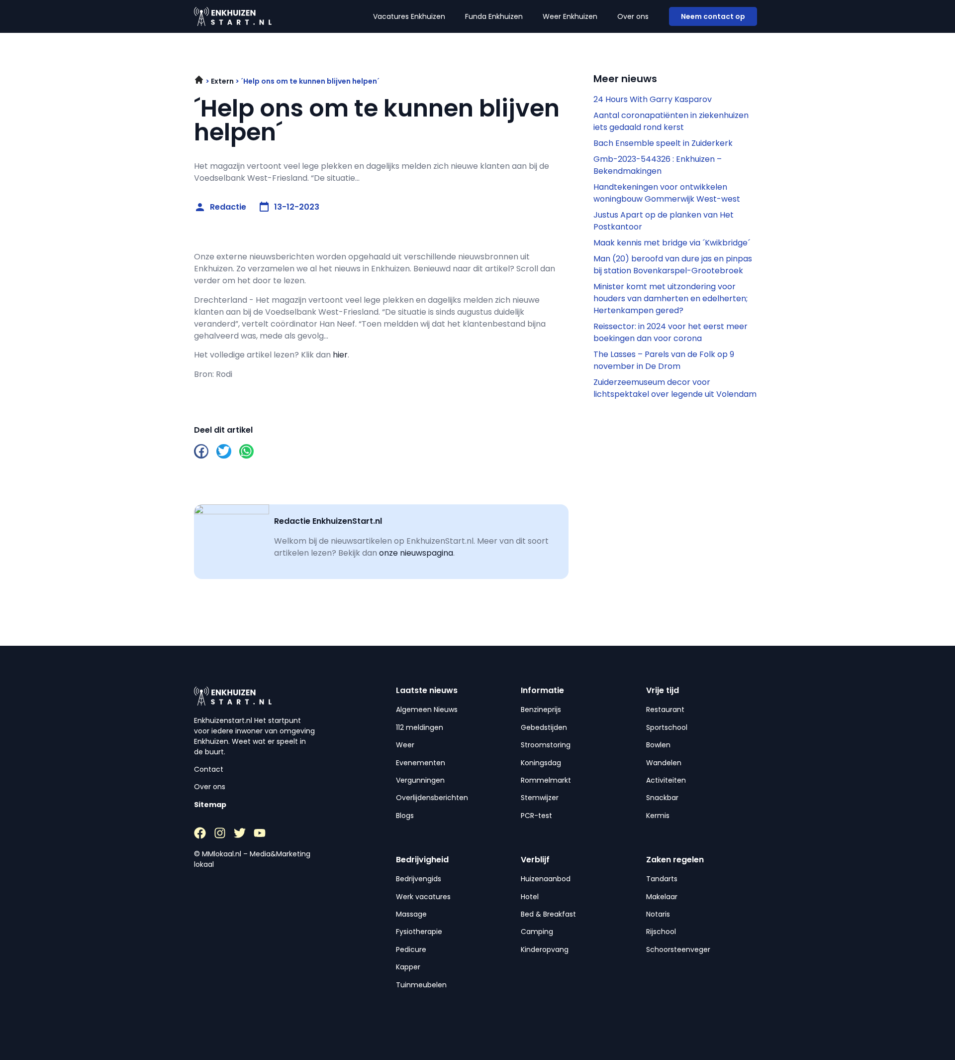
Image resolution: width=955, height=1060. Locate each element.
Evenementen (420, 763)
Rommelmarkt (546, 780)
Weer (405, 745)
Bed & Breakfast (548, 914)
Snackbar (662, 798)
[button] (201, 451)
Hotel (530, 897)
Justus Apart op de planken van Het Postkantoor (663, 221)
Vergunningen (420, 780)
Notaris (658, 914)
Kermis (657, 816)
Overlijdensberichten (432, 798)
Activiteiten (666, 780)
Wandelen (663, 763)
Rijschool (661, 932)
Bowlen (658, 745)
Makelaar (661, 897)
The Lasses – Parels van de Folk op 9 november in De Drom (663, 360)
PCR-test (536, 816)
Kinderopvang (545, 949)
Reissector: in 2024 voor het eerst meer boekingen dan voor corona (670, 332)
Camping (537, 932)
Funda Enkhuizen (494, 16)
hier (340, 354)
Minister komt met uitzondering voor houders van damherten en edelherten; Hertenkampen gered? (670, 298)
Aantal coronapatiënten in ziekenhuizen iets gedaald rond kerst (671, 121)
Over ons (633, 16)
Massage (411, 914)
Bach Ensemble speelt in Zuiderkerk (663, 143)
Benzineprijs (541, 709)
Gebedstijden (544, 727)
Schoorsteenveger (678, 949)
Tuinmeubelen (421, 985)
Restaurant (665, 709)
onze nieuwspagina (416, 553)
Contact (208, 769)
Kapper (408, 967)
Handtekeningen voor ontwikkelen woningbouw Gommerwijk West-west (666, 193)
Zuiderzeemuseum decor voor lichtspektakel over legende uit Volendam (675, 388)
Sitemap (210, 805)
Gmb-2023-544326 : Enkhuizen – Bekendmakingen (657, 165)
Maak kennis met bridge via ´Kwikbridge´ (671, 242)
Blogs (405, 816)
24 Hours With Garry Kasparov (652, 99)
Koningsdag (541, 763)
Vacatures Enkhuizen (409, 16)
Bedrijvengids (418, 879)
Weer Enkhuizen (570, 16)
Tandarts (661, 879)
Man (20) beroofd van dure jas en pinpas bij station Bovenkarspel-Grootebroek (672, 264)
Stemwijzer (540, 798)
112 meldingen (419, 727)
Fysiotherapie (419, 932)
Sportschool (666, 727)
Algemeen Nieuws (427, 709)
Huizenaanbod (546, 879)
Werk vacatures (423, 897)
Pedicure (411, 949)
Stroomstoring (546, 745)
